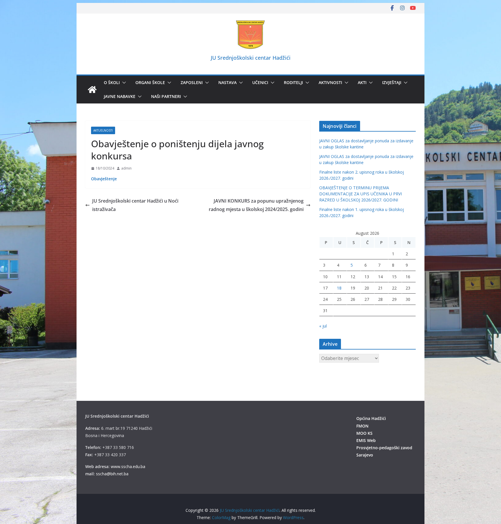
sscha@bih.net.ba (112, 473)
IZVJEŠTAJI (391, 82)
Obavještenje (104, 178)
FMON (362, 426)
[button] (123, 83)
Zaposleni (192, 82)
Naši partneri (166, 96)
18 (339, 288)
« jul (323, 326)
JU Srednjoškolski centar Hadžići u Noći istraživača (135, 205)
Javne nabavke (119, 96)
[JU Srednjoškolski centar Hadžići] (92, 90)
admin (126, 168)
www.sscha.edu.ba (128, 466)
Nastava (227, 82)
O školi (112, 82)
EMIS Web (366, 440)
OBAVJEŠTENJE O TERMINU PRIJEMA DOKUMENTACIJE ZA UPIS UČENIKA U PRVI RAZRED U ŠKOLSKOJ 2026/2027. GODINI (360, 194)
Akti (362, 82)
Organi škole (150, 82)
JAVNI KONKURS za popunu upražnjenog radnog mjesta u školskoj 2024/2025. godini (256, 205)
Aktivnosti (330, 82)
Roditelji (293, 82)
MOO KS (364, 433)
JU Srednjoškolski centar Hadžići (251, 57)
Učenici (260, 82)
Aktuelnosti (103, 130)
